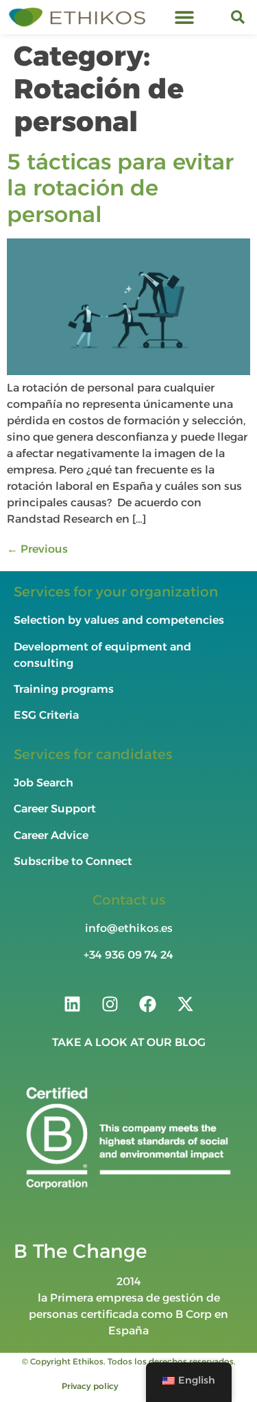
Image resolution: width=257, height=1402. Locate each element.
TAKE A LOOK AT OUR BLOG (129, 1042)
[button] (184, 17)
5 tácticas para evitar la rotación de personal (120, 188)
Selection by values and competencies (119, 620)
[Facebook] (147, 1004)
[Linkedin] (72, 1004)
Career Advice (51, 835)
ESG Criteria (46, 715)
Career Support (55, 808)
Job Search (43, 782)
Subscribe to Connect (73, 861)
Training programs (65, 689)
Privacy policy (90, 1386)
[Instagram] (110, 1004)
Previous (37, 548)
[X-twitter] (185, 1004)
